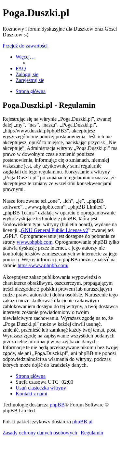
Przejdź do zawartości (25, 45)
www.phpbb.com (34, 242)
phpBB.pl (82, 421)
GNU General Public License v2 (54, 230)
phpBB (57, 404)
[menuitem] (21, 68)
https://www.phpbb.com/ (43, 265)
